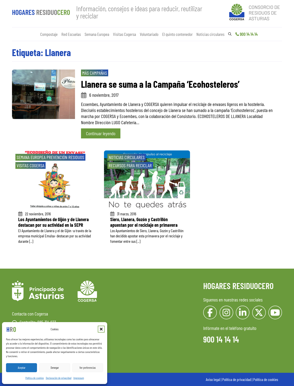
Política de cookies (34, 378)
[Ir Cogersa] (255, 11)
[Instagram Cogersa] (226, 312)
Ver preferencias (87, 367)
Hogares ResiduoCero (238, 285)
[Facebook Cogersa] (210, 312)
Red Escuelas (71, 34)
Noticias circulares (210, 34)
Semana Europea (97, 34)
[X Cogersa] (259, 312)
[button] (101, 329)
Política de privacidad (236, 379)
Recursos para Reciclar (130, 165)
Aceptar (21, 367)
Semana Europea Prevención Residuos (50, 157)
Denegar (55, 367)
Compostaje (49, 34)
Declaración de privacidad (58, 378)
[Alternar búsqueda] (230, 34)
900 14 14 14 (249, 34)
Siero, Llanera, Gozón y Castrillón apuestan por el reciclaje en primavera (144, 222)
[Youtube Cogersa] (275, 312)
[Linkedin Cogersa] (242, 312)
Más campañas (94, 73)
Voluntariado (149, 34)
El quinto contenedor (177, 34)
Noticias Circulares (127, 157)
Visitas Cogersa (124, 34)
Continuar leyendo (100, 133)
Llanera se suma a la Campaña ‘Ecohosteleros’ (160, 84)
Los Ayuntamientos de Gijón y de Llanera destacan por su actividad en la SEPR (53, 222)
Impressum (78, 378)
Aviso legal (213, 379)
